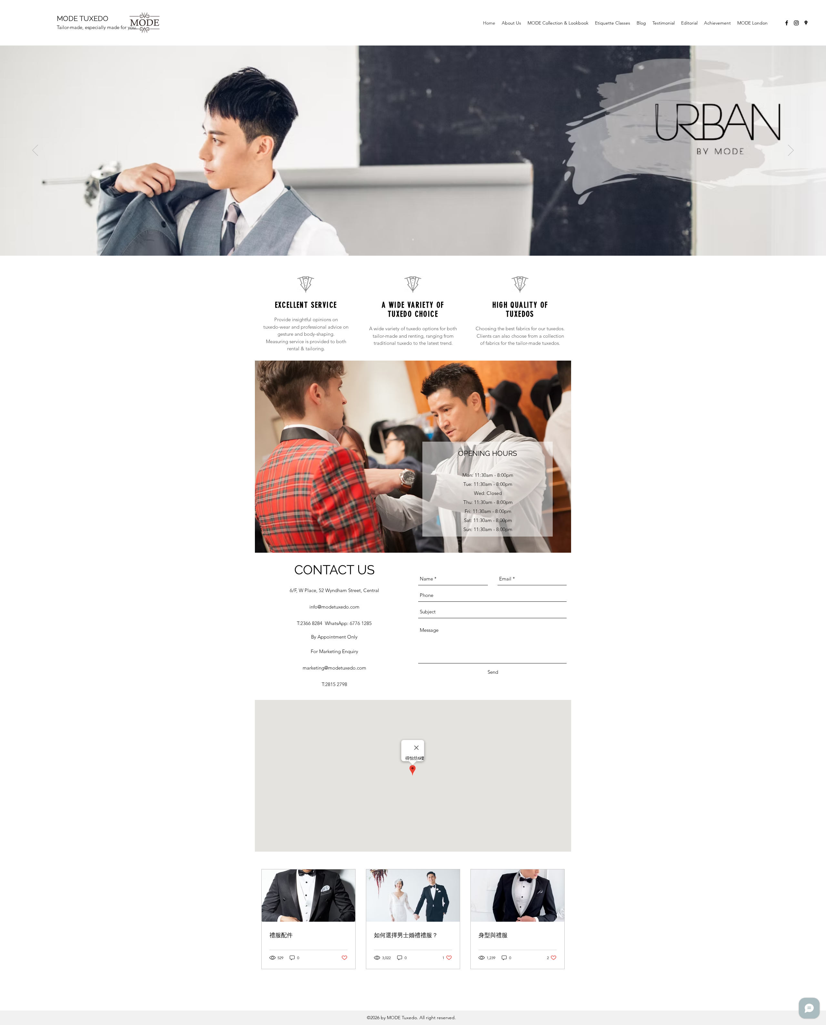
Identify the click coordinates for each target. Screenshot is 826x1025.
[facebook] (786, 23)
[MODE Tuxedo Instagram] (796, 23)
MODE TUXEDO (82, 18)
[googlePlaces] (806, 23)
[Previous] (35, 151)
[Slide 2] (413, 240)
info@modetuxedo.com (334, 607)
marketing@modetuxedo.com (334, 668)
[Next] (791, 151)
